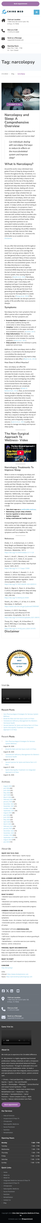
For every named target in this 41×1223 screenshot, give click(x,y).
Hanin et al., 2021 (20, 340)
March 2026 (7, 805)
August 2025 (7, 821)
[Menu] (37, 12)
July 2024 (6, 850)
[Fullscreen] (2, 703)
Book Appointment (20, 4)
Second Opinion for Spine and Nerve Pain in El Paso (20, 733)
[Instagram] (14, 1000)
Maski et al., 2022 (30, 359)
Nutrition (6, 1146)
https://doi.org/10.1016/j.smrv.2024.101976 (20, 629)
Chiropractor (7, 1137)
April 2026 (6, 803)
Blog (4, 1219)
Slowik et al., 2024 (19, 277)
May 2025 (6, 828)
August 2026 (7, 794)
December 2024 (8, 839)
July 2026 (6, 796)
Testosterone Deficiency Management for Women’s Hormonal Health (20, 730)
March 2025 (7, 832)
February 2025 (8, 834)
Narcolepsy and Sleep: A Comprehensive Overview (17, 120)
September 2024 (8, 845)
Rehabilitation (8, 1149)
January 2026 (7, 810)
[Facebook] (3, 1000)
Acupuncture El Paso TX (11, 1134)
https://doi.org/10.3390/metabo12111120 (19, 552)
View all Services (8, 1132)
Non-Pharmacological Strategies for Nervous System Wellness (20, 723)
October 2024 (7, 843)
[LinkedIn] (11, 1000)
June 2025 (6, 825)
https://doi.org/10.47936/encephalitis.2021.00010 (22, 617)
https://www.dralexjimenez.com (17, 982)
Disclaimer (8, 238)
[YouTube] (18, 1000)
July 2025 (6, 823)
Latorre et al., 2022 (17, 422)
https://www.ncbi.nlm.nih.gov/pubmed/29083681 (22, 606)
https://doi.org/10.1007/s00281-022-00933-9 (20, 584)
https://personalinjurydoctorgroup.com (19, 985)
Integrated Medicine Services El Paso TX (16, 1197)
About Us (6, 1191)
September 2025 (8, 819)
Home (5, 1188)
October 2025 (7, 816)
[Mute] (2, 701)
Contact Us (7, 1216)
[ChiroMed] (12, 12)
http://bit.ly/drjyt (7, 976)
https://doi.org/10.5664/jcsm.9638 (17, 598)
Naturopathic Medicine (11, 1140)
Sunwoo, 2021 (30, 332)
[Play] (2, 692)
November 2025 (8, 814)
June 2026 (6, 798)
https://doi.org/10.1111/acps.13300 (17, 568)
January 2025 (7, 836)
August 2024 (7, 848)
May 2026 (6, 801)
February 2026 (8, 807)
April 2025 (6, 830)
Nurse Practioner (9, 1143)
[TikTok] (15, 1000)
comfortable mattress (28, 509)
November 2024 (8, 841)
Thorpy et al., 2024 (22, 296)
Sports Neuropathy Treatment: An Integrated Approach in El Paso (18, 737)
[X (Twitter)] (7, 1000)
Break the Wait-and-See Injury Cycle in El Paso (18, 727)
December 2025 (8, 812)
